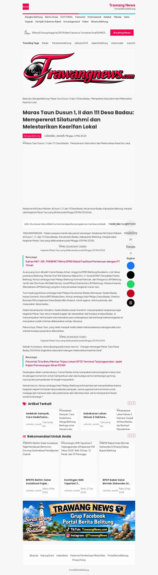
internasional (94, 16)
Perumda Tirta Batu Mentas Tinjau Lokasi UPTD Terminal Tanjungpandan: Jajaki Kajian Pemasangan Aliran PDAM (74, 363)
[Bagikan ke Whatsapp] (131, 284)
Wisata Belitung (99, 21)
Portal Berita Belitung (118, 555)
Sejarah (29, 21)
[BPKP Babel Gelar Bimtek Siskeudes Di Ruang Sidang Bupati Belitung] (117, 458)
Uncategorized (71, 21)
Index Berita (62, 555)
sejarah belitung (99, 43)
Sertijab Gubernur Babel (48, 21)
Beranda (34, 555)
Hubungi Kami (47, 555)
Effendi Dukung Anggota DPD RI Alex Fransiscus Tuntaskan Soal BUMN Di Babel (68, 32)
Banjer (45, 43)
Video (85, 21)
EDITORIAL (66, 16)
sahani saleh (117, 43)
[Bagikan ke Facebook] (131, 266)
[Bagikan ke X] (131, 275)
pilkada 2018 (81, 43)
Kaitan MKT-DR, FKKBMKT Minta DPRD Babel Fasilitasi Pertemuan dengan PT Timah (73, 263)
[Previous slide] (129, 403)
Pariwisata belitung (61, 43)
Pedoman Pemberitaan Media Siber (87, 555)
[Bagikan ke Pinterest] (131, 293)
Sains (126, 16)
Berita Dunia (51, 16)
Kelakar (107, 16)
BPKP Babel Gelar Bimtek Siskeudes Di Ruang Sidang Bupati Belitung (116, 485)
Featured (80, 16)
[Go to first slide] (133, 403)
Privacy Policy (79, 560)
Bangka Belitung (34, 16)
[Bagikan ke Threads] (131, 303)
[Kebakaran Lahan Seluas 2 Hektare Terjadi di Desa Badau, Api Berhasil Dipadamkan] (126, 420)
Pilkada (117, 16)
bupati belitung (134, 43)
